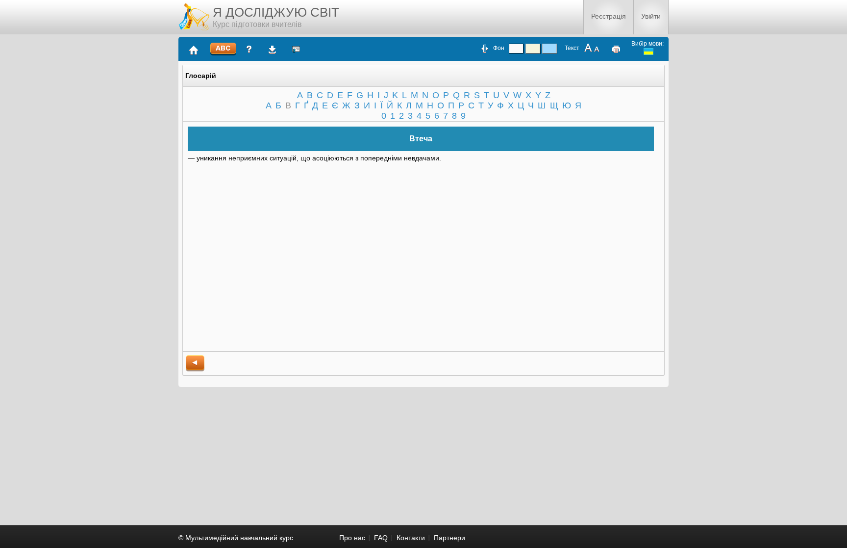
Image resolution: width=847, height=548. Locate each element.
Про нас (352, 538)
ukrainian (648, 51)
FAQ (381, 538)
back (195, 363)
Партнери (449, 538)
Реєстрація (608, 16)
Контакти (411, 538)
